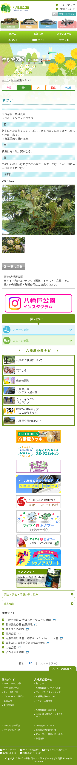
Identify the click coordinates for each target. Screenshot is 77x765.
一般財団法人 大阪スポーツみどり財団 (28, 619)
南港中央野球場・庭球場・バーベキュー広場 (32, 638)
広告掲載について (32, 753)
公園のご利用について (46, 730)
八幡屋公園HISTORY (45, 696)
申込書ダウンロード (45, 725)
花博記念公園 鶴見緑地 (19, 624)
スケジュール (64, 33)
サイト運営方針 (30, 750)
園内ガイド (38, 40)
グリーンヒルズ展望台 (14, 696)
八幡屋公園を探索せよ (46, 710)
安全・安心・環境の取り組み (21, 594)
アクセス (64, 40)
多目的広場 (9, 705)
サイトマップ (67, 5)
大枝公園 (11, 647)
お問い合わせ (67, 8)
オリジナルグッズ (12, 730)
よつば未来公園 (15, 651)
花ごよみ (40, 683)
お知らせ (38, 33)
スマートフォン (67, 14)
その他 (68, 87)
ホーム (12, 33)
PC (54, 14)
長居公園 (11, 633)
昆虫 (53, 87)
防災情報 (9, 603)
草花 (9, 87)
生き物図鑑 (16, 80)
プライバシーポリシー (56, 750)
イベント (13, 40)
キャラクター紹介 (12, 725)
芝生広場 (8, 701)
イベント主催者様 (44, 701)
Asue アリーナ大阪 (12, 683)
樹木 (23, 87)
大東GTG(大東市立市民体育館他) (25, 642)
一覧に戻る (14, 266)
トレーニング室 (11, 692)
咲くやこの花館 (15, 629)
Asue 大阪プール (11, 688)
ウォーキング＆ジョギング (48, 692)
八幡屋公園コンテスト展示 (48, 688)
